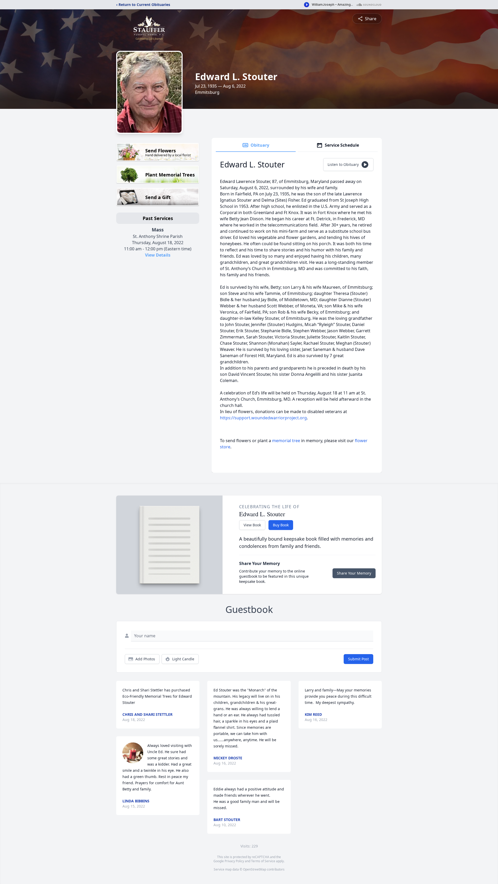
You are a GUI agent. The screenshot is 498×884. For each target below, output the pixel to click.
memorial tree (286, 440)
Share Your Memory (354, 573)
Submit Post (358, 658)
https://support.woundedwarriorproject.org (263, 418)
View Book (252, 524)
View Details (157, 255)
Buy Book (281, 524)
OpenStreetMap (254, 869)
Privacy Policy (234, 861)
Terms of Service (263, 861)
